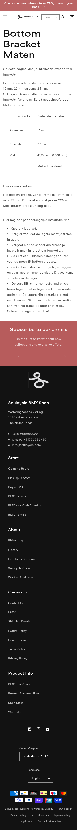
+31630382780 (35, 439)
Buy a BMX (15, 487)
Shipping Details (19, 621)
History (13, 550)
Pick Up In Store (19, 478)
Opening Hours (18, 468)
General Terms (18, 640)
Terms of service (39, 815)
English (48, 17)
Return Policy (17, 631)
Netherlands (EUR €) (37, 756)
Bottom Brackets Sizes (24, 693)
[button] (5, 17)
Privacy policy (18, 815)
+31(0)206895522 (24, 434)
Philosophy (16, 540)
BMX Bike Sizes (19, 684)
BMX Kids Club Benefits (24, 505)
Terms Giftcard (18, 649)
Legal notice (27, 821)
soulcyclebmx (22, 808)
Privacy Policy (17, 658)
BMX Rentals (17, 515)
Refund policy (64, 808)
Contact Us (16, 603)
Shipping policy (61, 815)
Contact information (49, 821)
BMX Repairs (17, 496)
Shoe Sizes (16, 703)
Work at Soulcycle (20, 577)
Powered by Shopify (42, 808)
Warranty (14, 712)
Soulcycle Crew (19, 568)
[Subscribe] (64, 356)
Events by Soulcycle (22, 559)
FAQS (12, 612)
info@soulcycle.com (26, 445)
